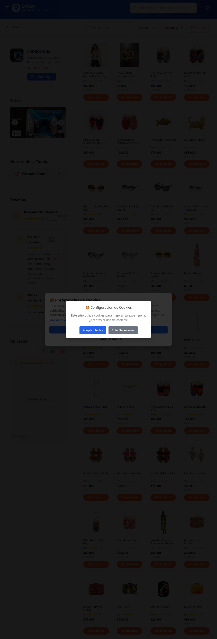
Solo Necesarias (123, 330)
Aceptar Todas (93, 330)
